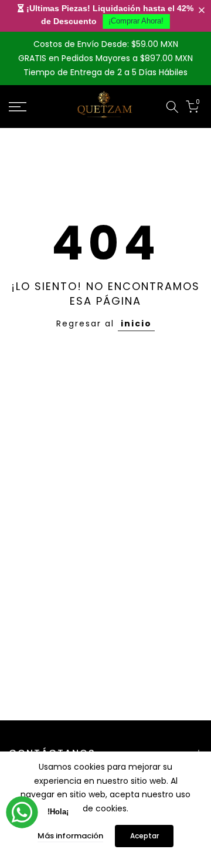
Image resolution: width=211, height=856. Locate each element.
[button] (204, 10)
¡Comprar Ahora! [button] (136, 21)
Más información (70, 835)
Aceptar (144, 836)
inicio (136, 323)
